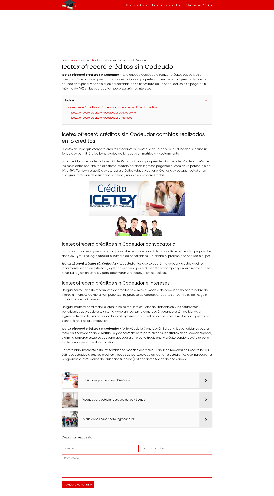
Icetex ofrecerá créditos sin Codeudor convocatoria (103, 112)
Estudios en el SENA (197, 5)
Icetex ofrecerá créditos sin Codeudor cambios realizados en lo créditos (112, 107)
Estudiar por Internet (164, 5)
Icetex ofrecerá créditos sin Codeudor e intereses (101, 118)
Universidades (135, 5)
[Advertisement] (137, 34)
